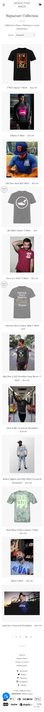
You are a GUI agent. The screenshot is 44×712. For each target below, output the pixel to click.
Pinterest (23, 678)
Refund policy (22, 665)
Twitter (23, 674)
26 (26, 637)
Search (22, 655)
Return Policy (22, 658)
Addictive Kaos (22, 5)
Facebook (23, 671)
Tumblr (23, 685)
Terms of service (22, 662)
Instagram (23, 682)
